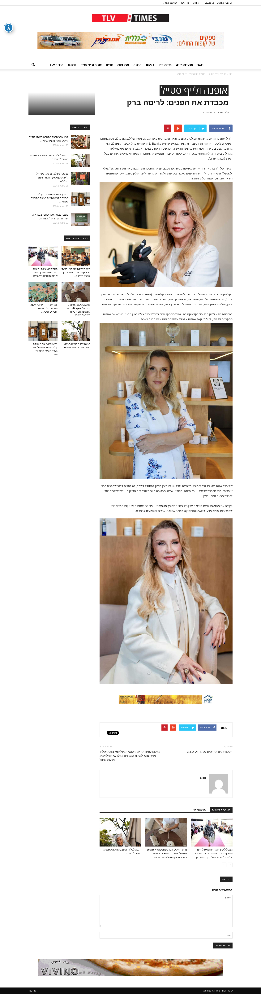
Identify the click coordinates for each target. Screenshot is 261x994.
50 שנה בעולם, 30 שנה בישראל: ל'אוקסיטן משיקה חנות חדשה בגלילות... (52, 177)
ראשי (200, 65)
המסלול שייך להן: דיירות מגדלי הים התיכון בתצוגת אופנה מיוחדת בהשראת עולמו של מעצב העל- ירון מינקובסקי (213, 853)
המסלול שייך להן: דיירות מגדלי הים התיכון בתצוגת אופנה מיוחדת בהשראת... (44, 272)
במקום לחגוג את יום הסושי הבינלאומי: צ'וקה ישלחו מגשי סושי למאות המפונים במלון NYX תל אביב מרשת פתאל (130, 756)
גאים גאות (123, 65)
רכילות (150, 65)
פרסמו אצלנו (170, 2)
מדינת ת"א (165, 65)
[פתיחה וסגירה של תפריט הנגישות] (8, 27)
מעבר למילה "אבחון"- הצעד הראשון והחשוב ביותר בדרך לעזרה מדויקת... (76, 272)
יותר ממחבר (200, 809)
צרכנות (72, 65)
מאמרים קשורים (221, 809)
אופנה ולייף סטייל (91, 65)
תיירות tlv (56, 65)
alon (220, 112)
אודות (196, 2)
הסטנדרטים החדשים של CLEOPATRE (210, 752)
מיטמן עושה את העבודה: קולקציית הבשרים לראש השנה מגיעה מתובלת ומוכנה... (49, 198)
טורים (109, 65)
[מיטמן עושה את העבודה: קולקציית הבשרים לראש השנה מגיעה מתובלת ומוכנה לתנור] (80, 199)
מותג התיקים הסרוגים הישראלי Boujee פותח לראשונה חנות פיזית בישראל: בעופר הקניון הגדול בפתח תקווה (167, 853)
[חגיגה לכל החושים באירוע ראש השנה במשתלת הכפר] (120, 832)
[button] (33, 64)
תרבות (137, 65)
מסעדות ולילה (184, 65)
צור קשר (185, 2)
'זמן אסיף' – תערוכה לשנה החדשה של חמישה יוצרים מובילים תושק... (44, 308)
